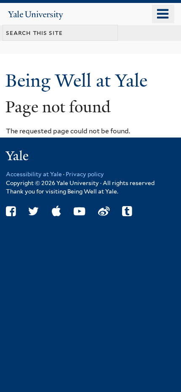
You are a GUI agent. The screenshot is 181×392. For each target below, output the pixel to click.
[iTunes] (56, 211)
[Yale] (18, 157)
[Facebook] (11, 211)
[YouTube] (79, 211)
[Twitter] (33, 211)
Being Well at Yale (78, 80)
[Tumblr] (127, 211)
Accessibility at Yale (34, 174)
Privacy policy (85, 174)
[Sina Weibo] (103, 211)
